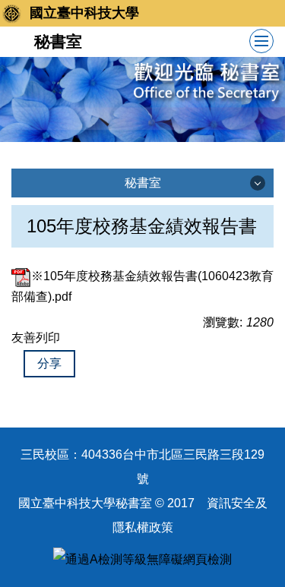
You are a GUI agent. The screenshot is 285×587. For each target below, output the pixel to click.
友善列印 (35, 337)
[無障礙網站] (142, 559)
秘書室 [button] (143, 182)
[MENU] (261, 41)
